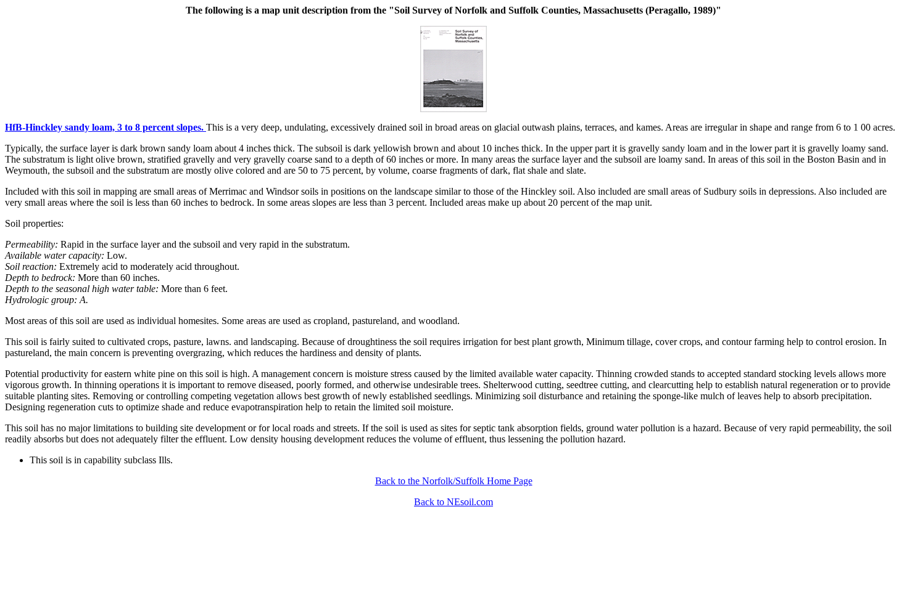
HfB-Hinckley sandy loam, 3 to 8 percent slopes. (105, 127)
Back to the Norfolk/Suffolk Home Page (453, 481)
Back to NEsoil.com (453, 502)
